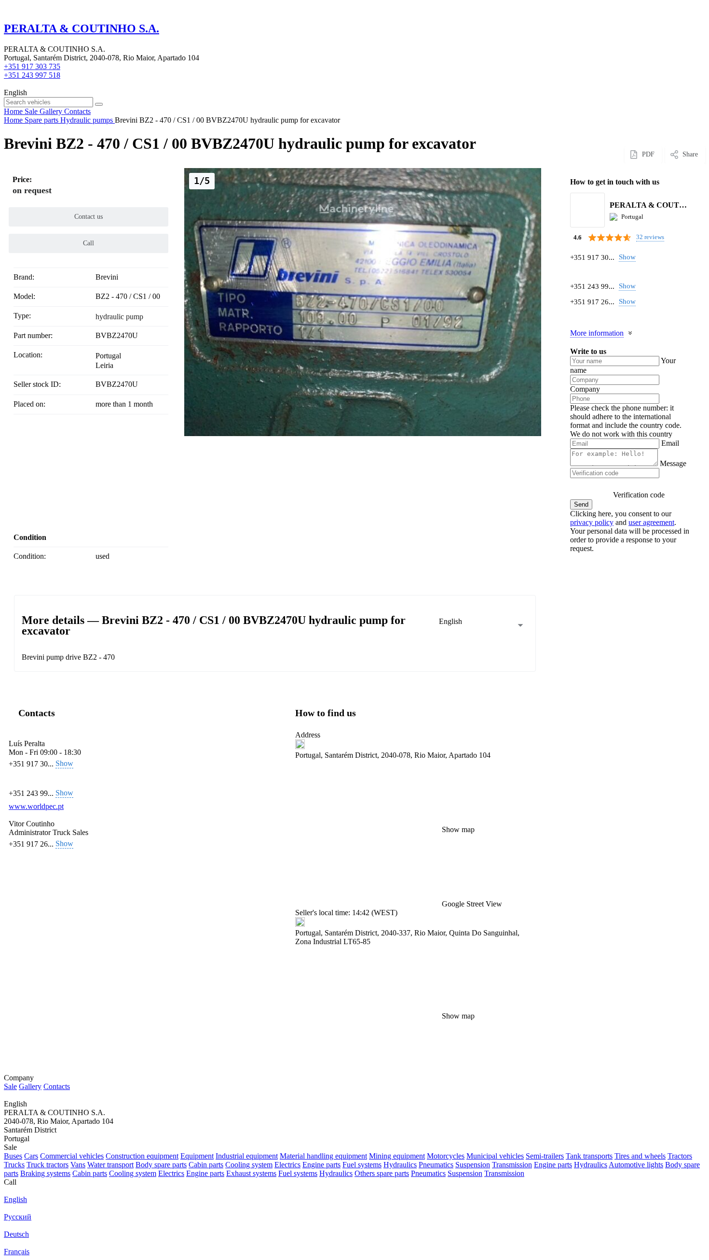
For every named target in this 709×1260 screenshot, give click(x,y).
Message (673, 463)
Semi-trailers (545, 1156)
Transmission (512, 1165)
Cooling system (249, 1165)
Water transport (110, 1165)
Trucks (14, 1165)
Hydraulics (400, 1165)
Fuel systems (362, 1165)
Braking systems (45, 1173)
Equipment (197, 1156)
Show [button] (627, 257)
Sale (10, 1086)
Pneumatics (436, 1165)
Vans (77, 1165)
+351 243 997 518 (32, 75)
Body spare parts (161, 1165)
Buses (13, 1156)
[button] (413, 871)
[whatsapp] (575, 271)
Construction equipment (142, 1156)
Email (670, 443)
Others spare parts (381, 1173)
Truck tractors (47, 1165)
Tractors (680, 1156)
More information (597, 333)
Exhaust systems (251, 1173)
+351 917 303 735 (32, 66)
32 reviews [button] (650, 237)
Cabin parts (206, 1165)
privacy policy (592, 522)
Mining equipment (397, 1156)
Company (585, 389)
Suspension (472, 1165)
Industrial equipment (247, 1156)
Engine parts (321, 1165)
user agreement (651, 522)
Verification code (639, 495)
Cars (31, 1156)
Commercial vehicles (72, 1156)
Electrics (287, 1165)
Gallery (30, 1086)
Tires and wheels (640, 1156)
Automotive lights (636, 1165)
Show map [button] (458, 829)
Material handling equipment (323, 1156)
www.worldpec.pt (36, 806)
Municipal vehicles (495, 1156)
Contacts (56, 1086)
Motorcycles (445, 1156)
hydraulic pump (119, 316)
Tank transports (589, 1156)
